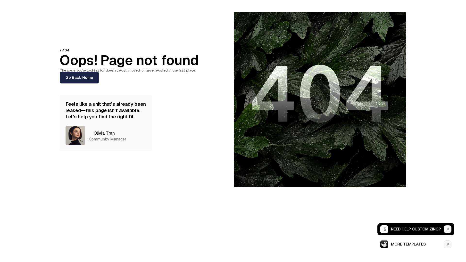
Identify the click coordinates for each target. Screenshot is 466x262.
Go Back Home (79, 77)
